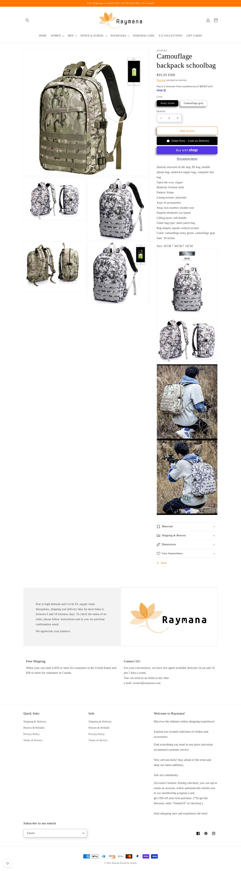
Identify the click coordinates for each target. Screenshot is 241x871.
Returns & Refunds (33, 727)
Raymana (115, 863)
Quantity (161, 111)
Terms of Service (32, 740)
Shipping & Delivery (34, 721)
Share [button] (164, 563)
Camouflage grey (194, 103)
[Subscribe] (83, 833)
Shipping (161, 80)
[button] (27, 20)
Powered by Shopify (128, 863)
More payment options (187, 158)
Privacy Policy (31, 734)
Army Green (167, 103)
